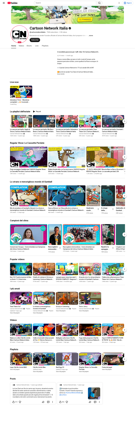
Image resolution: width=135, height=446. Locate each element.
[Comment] (48, 402)
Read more (61, 74)
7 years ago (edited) (36, 385)
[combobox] (66, 3)
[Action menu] (52, 402)
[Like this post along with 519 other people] (13, 402)
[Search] (99, 3)
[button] (19, 34)
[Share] (43, 402)
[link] (33, 394)
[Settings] (119, 3)
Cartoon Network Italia (16, 133)
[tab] (13, 45)
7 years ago (80, 385)
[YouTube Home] (12, 3)
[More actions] (98, 209)
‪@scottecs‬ (63, 395)
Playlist (28, 308)
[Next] (124, 121)
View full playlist (15, 313)
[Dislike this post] (20, 402)
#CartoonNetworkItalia (73, 393)
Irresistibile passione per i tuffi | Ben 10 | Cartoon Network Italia (78, 52)
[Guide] (4, 3)
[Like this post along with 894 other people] (60, 402)
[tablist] (67, 45)
